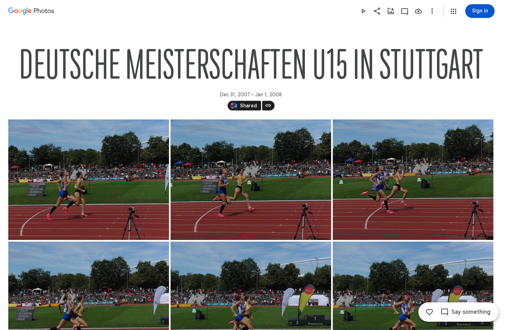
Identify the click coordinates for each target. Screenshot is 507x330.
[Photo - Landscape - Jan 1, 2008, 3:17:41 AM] (88, 179)
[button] (453, 11)
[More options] (432, 11)
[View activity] (404, 11)
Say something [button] (470, 312)
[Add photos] (391, 11)
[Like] (429, 312)
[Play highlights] (363, 11)
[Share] (377, 11)
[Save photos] (418, 11)
